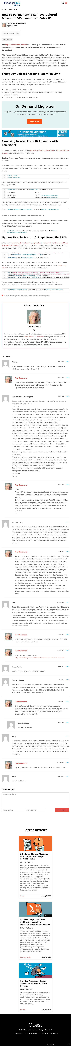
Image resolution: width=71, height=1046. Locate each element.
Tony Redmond (21, 23)
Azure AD (6, 295)
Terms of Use (22, 1033)
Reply (67, 361)
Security (22, 1010)
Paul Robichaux (27, 989)
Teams (22, 896)
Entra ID (7, 10)
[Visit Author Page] (34, 317)
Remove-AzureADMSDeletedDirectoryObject (37, 295)
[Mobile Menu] (66, 3)
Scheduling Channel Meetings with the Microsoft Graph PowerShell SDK (34, 856)
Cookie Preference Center (49, 1033)
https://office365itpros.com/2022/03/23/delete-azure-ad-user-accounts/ (40, 658)
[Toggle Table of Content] (17, 33)
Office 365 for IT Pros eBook (34, 337)
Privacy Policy (33, 1033)
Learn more (34, 122)
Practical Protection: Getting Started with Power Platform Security (33, 983)
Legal (15, 1033)
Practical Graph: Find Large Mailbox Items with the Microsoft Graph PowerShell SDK (35, 922)
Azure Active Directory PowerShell (42, 150)
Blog (3, 10)
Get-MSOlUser (19, 295)
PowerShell (14, 10)
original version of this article (16, 45)
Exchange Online (25, 957)
